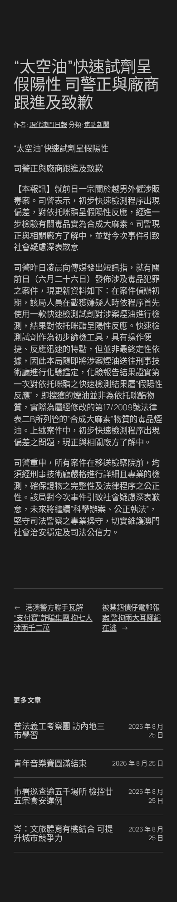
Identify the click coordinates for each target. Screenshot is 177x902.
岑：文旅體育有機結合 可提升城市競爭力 (63, 833)
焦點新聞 (96, 124)
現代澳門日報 (48, 124)
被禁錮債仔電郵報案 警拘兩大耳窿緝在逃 (131, 617)
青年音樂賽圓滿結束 (50, 763)
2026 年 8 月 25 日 (137, 763)
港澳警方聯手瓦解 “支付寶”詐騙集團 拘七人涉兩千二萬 (53, 617)
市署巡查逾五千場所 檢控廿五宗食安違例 (63, 796)
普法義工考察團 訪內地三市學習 (59, 730)
